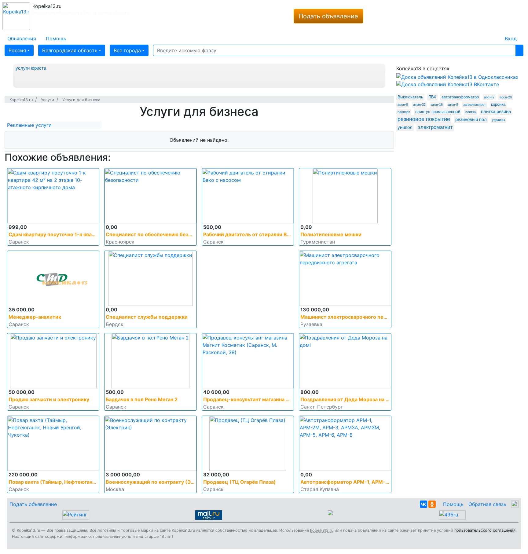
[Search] (519, 50)
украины (498, 120)
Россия (17, 50)
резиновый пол (471, 119)
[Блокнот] (495, 34)
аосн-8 (403, 104)
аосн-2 (489, 97)
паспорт (404, 112)
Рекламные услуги (29, 125)
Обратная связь (487, 504)
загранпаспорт (474, 104)
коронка (498, 104)
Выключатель (410, 97)
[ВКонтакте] (423, 504)
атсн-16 (437, 104)
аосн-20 (506, 97)
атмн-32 (419, 104)
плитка (470, 112)
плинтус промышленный (437, 111)
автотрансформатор (460, 97)
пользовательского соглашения (484, 530)
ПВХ (432, 97)
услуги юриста (31, 68)
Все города (127, 50)
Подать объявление (328, 16)
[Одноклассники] (432, 504)
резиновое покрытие (424, 119)
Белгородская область (69, 50)
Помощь (453, 504)
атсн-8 (453, 104)
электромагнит (435, 127)
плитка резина (496, 111)
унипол (405, 127)
